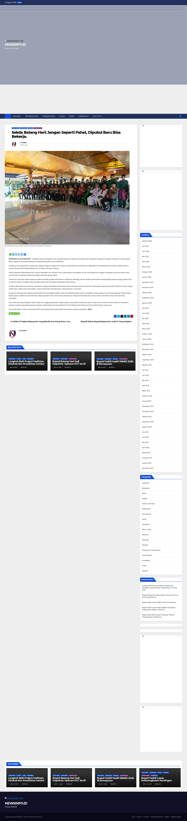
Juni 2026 (145, 251)
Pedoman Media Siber (157, 817)
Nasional (17, 116)
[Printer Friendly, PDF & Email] (14, 313)
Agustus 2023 (147, 427)
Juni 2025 (145, 313)
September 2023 (148, 422)
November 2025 (147, 287)
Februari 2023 (147, 458)
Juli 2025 (145, 308)
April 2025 (145, 323)
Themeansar (38, 817)
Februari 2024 (147, 396)
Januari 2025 (146, 339)
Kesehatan (146, 524)
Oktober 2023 (147, 416)
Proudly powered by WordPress (14, 817)
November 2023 (147, 411)
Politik (144, 565)
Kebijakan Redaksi (176, 817)
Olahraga (145, 540)
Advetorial (15, 128)
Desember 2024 (147, 344)
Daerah (30, 128)
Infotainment (146, 509)
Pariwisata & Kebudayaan (151, 550)
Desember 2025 (147, 282)
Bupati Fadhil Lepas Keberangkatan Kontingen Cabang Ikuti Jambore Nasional (159, 780)
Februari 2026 (147, 272)
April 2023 (145, 447)
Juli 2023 (145, 432)
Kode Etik (146, 817)
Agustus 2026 (147, 241)
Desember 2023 (147, 406)
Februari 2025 (147, 334)
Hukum (62, 116)
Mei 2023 (145, 442)
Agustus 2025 (147, 303)
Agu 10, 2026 (147, 784)
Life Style (97, 116)
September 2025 (148, 298)
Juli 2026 (145, 246)
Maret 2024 (146, 391)
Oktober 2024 (147, 354)
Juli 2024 (145, 370)
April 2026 (145, 261)
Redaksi (24, 142)
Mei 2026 (145, 256)
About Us (139, 817)
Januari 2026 (146, 277)
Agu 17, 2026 (58, 784)
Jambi (24, 358)
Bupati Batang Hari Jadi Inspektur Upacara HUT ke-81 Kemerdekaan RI (69, 364)
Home (133, 817)
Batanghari (23, 128)
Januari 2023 (146, 463)
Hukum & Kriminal (148, 504)
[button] (177, 116)
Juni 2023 (145, 437)
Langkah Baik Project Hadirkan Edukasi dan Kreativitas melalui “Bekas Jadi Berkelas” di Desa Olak (26, 365)
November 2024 (147, 349)
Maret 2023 (146, 453)
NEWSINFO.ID (16, 803)
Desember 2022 (147, 468)
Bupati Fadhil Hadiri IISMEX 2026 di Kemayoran (114, 362)
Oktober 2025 (147, 292)
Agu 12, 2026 (102, 784)
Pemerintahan (48, 116)
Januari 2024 (146, 401)
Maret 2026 (146, 267)
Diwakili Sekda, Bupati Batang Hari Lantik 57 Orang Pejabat (106, 321)
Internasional (31, 116)
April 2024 (145, 385)
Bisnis (71, 116)
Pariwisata (84, 116)
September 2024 (148, 360)
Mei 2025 (145, 318)
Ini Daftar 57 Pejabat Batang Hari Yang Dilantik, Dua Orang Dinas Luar (40, 321)
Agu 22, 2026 (14, 784)
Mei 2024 (145, 380)
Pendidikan (30, 358)
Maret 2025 (146, 329)
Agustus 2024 (147, 365)
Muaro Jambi (146, 529)
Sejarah (145, 571)
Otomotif (145, 545)
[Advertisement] (93, 99)
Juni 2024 (145, 375)
